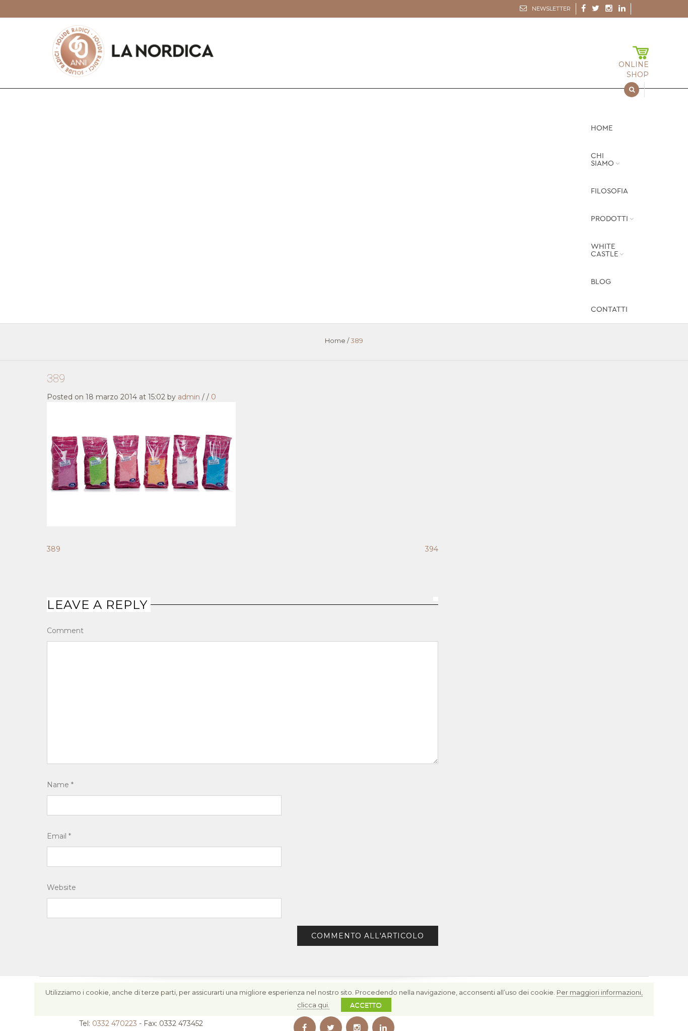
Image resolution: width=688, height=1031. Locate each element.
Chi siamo (602, 159)
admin (189, 396)
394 (431, 549)
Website (61, 887)
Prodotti (609, 219)
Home (601, 128)
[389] (141, 463)
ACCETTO (366, 1005)
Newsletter (551, 8)
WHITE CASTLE (604, 250)
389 (56, 378)
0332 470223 (114, 1023)
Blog (601, 282)
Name (60, 784)
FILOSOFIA (609, 191)
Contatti (609, 309)
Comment (65, 630)
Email (59, 836)
